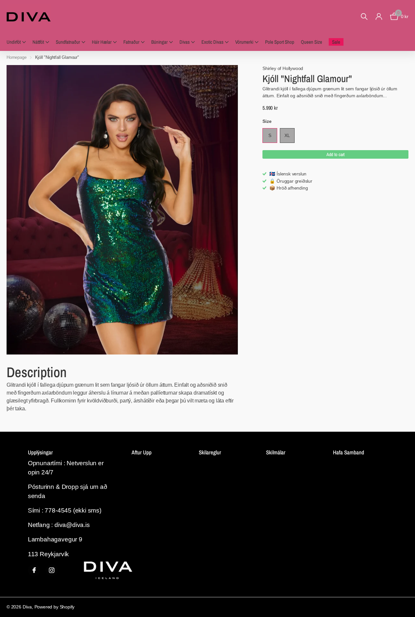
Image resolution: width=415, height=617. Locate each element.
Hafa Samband (348, 452)
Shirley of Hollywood (282, 68)
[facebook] (34, 570)
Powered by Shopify (54, 606)
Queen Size (311, 41)
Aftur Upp (142, 452)
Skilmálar (275, 452)
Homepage (17, 57)
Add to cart (335, 154)
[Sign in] (378, 16)
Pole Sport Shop (279, 41)
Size (266, 121)
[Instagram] (52, 570)
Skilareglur (210, 452)
